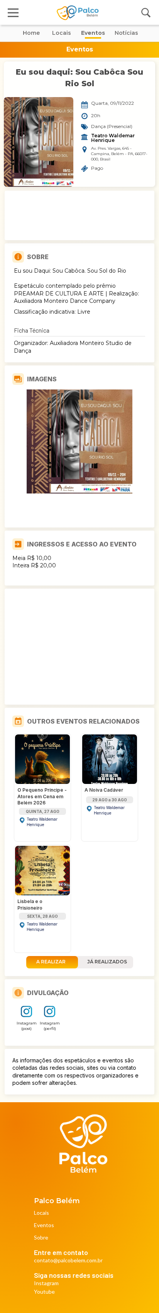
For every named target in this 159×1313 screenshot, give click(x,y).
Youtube (44, 1292)
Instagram (46, 1283)
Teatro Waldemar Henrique (113, 138)
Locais (41, 1213)
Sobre (41, 1238)
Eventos (44, 1225)
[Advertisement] (79, 215)
